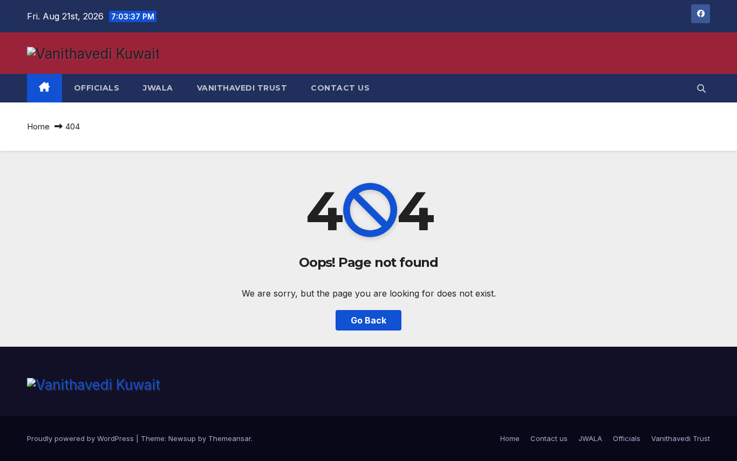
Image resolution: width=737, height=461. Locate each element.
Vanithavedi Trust (242, 88)
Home (38, 126)
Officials (97, 88)
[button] (701, 88)
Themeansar (229, 438)
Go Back (368, 320)
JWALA (158, 88)
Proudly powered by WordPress (81, 438)
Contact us (340, 88)
